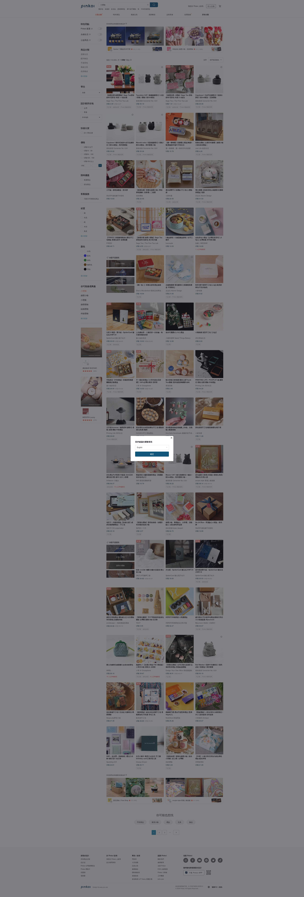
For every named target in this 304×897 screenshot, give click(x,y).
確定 (152, 454)
